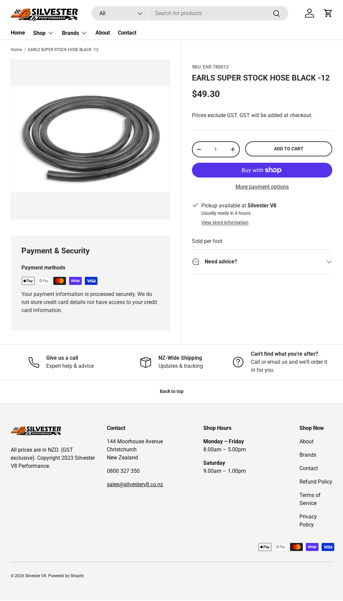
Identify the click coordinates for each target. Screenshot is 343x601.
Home (18, 33)
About (102, 33)
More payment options (262, 187)
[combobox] (189, 13)
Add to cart (288, 148)
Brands (307, 455)
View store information (225, 222)
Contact (127, 33)
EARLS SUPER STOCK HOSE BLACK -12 (63, 50)
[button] (328, 13)
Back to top (172, 391)
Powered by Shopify (66, 575)
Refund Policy (315, 482)
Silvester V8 (35, 575)
